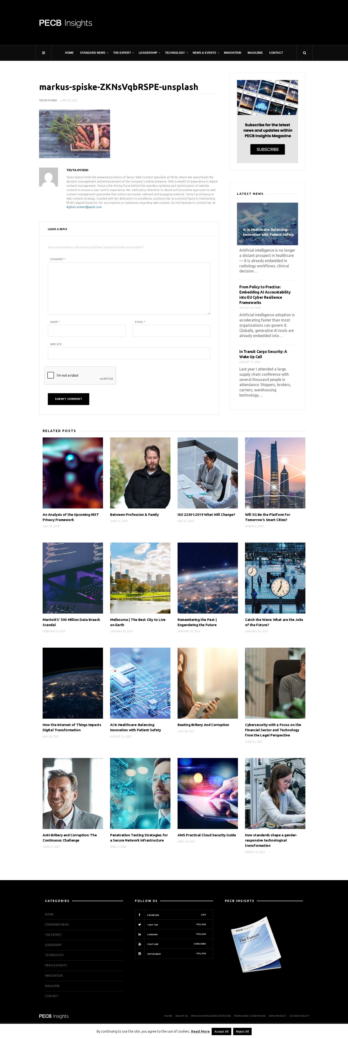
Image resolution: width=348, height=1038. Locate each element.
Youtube (176, 944)
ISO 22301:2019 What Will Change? (206, 514)
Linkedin (176, 934)
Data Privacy (277, 1016)
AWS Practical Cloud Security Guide (207, 835)
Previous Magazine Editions (211, 1016)
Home (69, 52)
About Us (181, 1016)
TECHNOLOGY (175, 52)
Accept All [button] (221, 1031)
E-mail (140, 322)
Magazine (255, 52)
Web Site (56, 344)
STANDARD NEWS (92, 52)
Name (54, 322)
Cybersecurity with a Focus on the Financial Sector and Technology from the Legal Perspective (273, 730)
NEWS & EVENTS (204, 52)
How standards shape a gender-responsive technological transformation (271, 840)
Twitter (176, 924)
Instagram (176, 953)
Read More (200, 1031)
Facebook (176, 914)
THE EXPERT (122, 52)
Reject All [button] (242, 1031)
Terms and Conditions (250, 1016)
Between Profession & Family (134, 514)
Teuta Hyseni (48, 100)
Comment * (58, 259)
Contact (276, 52)
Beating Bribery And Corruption (203, 725)
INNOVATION (232, 52)
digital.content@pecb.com (84, 207)
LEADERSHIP (148, 52)
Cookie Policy (299, 1016)
